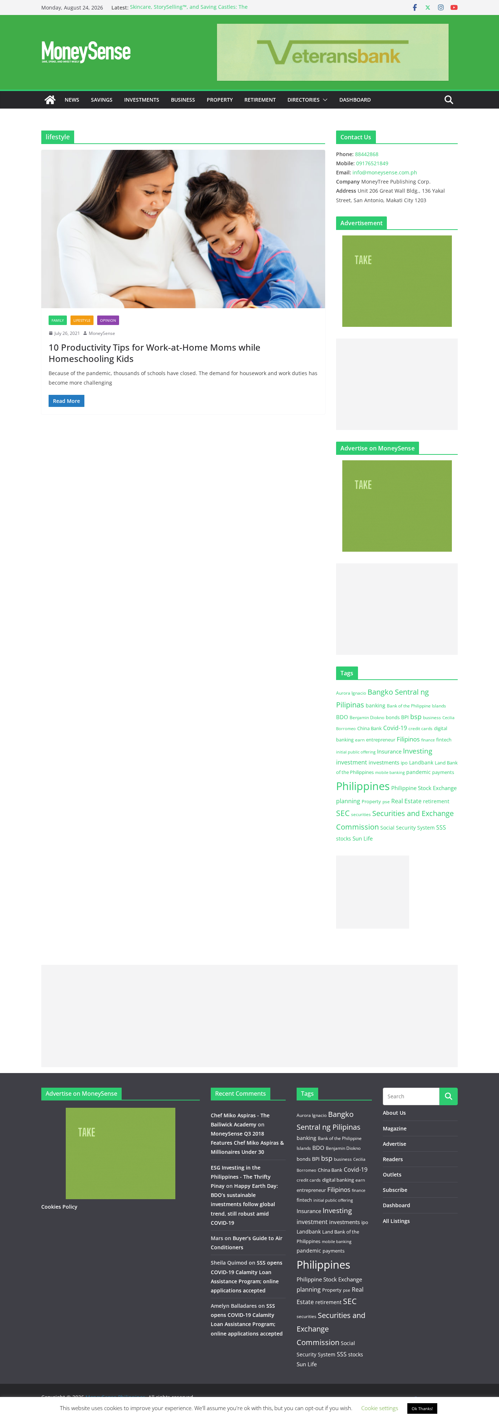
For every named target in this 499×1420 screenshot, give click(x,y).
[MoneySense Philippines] (50, 100)
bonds (393, 717)
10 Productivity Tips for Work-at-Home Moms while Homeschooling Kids (154, 353)
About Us (394, 1112)
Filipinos (408, 739)
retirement (436, 801)
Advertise (394, 1143)
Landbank (421, 762)
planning (348, 801)
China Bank (369, 728)
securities (361, 814)
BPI (405, 717)
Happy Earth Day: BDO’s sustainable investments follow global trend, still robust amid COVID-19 (244, 1204)
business (432, 717)
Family (58, 320)
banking (375, 705)
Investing (417, 750)
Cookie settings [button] (379, 1408)
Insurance (389, 751)
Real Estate (406, 801)
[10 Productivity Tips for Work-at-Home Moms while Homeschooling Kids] (183, 229)
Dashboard (355, 99)
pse (386, 801)
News (72, 99)
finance (428, 740)
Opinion (108, 320)
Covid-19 (395, 728)
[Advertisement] (397, 384)
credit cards (420, 728)
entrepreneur (380, 739)
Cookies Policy (59, 1206)
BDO (342, 717)
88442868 (366, 154)
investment (351, 762)
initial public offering (356, 752)
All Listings (396, 1220)
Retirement (260, 99)
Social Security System (407, 827)
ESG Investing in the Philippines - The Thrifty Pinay (241, 1176)
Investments (141, 99)
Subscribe (395, 1189)
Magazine (395, 1128)
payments (443, 772)
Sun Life (363, 838)
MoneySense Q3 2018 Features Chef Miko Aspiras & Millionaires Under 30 (247, 1142)
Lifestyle (82, 320)
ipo (404, 762)
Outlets (392, 1174)
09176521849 (372, 163)
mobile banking (390, 772)
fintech (444, 739)
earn (360, 740)
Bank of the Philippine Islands (416, 706)
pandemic (418, 771)
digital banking (338, 1180)
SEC (343, 813)
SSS (441, 827)
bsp (416, 716)
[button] (324, 100)
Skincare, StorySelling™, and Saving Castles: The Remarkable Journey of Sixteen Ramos (189, 11)
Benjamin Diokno (367, 717)
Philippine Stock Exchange (424, 788)
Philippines (363, 786)
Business (183, 99)
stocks (343, 838)
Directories (303, 99)
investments (384, 762)
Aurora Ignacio (351, 693)
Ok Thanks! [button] (422, 1408)
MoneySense (102, 333)
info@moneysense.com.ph (385, 172)
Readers (393, 1159)
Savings (102, 99)
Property (220, 99)
